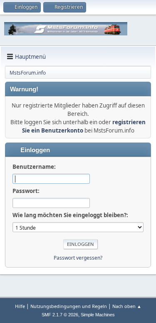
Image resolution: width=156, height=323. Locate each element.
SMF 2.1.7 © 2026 (60, 314)
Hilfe (20, 306)
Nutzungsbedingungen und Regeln (68, 306)
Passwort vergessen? (78, 257)
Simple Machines (98, 314)
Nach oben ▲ (126, 306)
